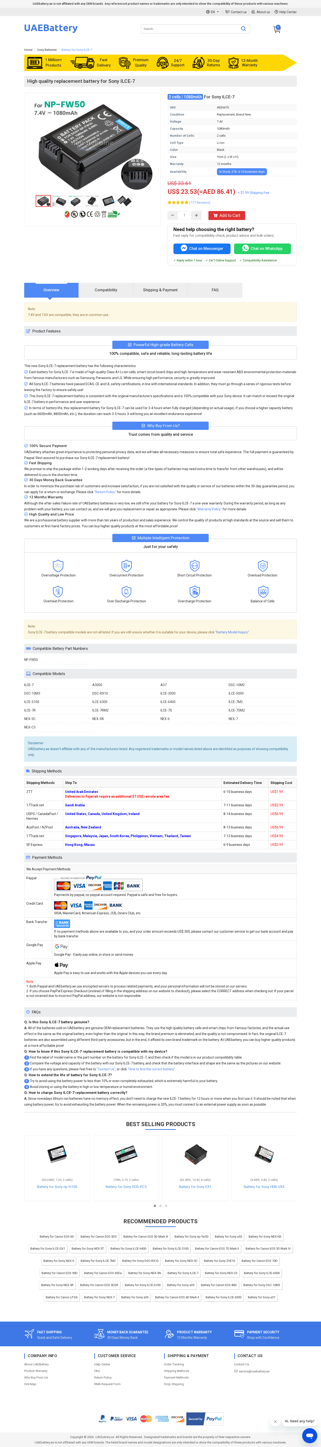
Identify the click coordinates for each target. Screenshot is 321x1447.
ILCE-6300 (99, 702)
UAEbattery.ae (104, 1437)
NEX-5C (29, 719)
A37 (163, 685)
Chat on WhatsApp (266, 248)
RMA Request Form (107, 1384)
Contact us (239, 12)
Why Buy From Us (36, 1377)
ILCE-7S (166, 710)
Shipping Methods (176, 1371)
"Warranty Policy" (209, 509)
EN (213, 12)
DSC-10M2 (237, 685)
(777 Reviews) (199, 202)
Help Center (288, 12)
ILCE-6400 (168, 702)
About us (263, 12)
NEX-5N (98, 719)
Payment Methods (176, 1377)
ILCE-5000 (236, 693)
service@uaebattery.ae (254, 1371)
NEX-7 (233, 719)
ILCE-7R (30, 710)
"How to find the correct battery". (152, 1069)
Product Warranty (35, 1371)
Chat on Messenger (206, 248)
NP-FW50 (31, 660)
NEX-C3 (29, 727)
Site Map (30, 1384)
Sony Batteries (47, 50)
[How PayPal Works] (205, 1418)
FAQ (97, 1371)
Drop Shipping (174, 1384)
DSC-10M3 (32, 693)
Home (28, 50)
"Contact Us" (106, 1069)
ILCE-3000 (168, 693)
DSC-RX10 (100, 693)
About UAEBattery (36, 1364)
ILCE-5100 (31, 702)
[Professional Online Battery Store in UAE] (51, 32)
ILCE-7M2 (236, 702)
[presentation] (51, 290)
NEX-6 (165, 719)
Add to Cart (229, 215)
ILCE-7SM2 (237, 710)
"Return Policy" (105, 492)
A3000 (97, 685)
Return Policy (103, 1377)
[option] (92, 145)
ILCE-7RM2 (100, 710)
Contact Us (241, 1364)
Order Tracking (174, 1364)
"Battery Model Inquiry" (232, 632)
